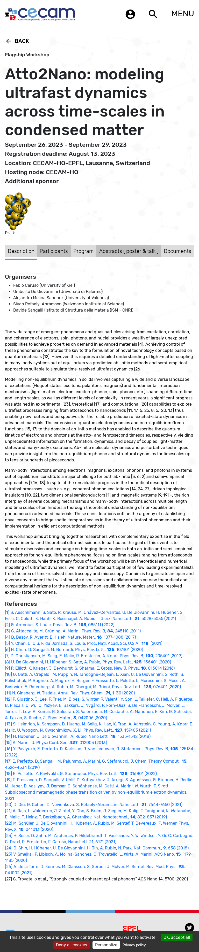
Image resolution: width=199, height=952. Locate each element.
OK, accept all (177, 937)
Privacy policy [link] (134, 945)
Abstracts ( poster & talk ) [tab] (129, 251)
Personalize (106, 944)
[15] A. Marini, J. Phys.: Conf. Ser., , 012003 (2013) (56, 742)
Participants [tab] (54, 251)
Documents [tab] (177, 251)
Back (17, 41)
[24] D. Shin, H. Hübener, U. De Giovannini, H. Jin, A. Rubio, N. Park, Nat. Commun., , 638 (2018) (97, 848)
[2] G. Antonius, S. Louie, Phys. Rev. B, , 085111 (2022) (59, 624)
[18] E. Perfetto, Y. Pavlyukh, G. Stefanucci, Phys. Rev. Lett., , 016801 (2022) (81, 773)
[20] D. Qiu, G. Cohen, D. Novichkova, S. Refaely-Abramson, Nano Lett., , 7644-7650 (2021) (93, 804)
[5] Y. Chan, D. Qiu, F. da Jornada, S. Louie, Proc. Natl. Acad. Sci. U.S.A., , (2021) (83, 643)
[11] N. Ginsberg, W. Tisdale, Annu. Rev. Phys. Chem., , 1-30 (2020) (70, 693)
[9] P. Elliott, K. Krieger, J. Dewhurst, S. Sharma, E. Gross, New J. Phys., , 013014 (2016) (90, 668)
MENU (182, 13)
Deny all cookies (71, 944)
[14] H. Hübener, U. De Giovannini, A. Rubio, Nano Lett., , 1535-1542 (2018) (78, 736)
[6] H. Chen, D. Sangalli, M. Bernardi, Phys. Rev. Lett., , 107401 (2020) (74, 649)
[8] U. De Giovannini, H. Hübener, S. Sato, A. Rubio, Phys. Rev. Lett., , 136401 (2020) (88, 662)
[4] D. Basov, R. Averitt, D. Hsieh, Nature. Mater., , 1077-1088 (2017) (70, 637)
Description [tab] (21, 251)
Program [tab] (83, 251)
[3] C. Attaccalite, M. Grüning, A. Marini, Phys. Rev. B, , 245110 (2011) (73, 631)
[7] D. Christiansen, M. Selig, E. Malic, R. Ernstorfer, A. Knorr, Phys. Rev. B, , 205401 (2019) (93, 655)
